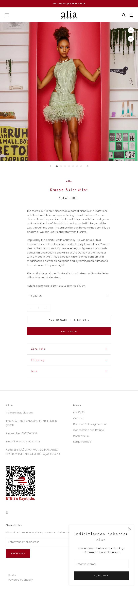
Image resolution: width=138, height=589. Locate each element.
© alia (12, 575)
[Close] (129, 528)
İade (34, 371)
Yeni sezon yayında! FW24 (69, 3)
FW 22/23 (79, 412)
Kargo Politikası (82, 441)
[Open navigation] (7, 14)
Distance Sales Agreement (90, 424)
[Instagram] (7, 512)
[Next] (87, 166)
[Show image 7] (81, 166)
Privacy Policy (81, 435)
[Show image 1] (57, 166)
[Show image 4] (69, 166)
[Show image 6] (77, 166)
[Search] (124, 15)
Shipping (38, 360)
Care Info (38, 349)
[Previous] (50, 166)
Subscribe (101, 575)
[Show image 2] (61, 166)
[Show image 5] (73, 166)
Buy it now (69, 331)
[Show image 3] (65, 166)
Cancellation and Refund (88, 430)
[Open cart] (131, 15)
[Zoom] (131, 30)
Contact (78, 418)
